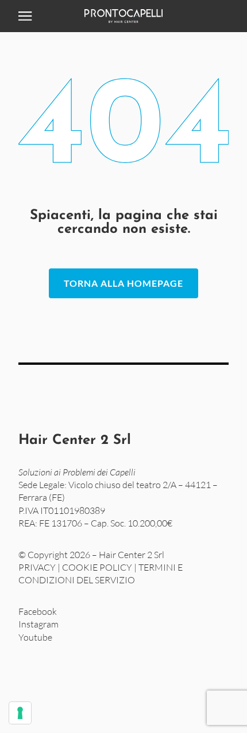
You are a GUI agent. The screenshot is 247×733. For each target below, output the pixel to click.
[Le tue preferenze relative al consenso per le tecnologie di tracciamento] (20, 713)
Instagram (38, 624)
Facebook (37, 611)
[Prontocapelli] (123, 16)
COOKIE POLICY (97, 567)
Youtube (35, 637)
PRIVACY (37, 567)
